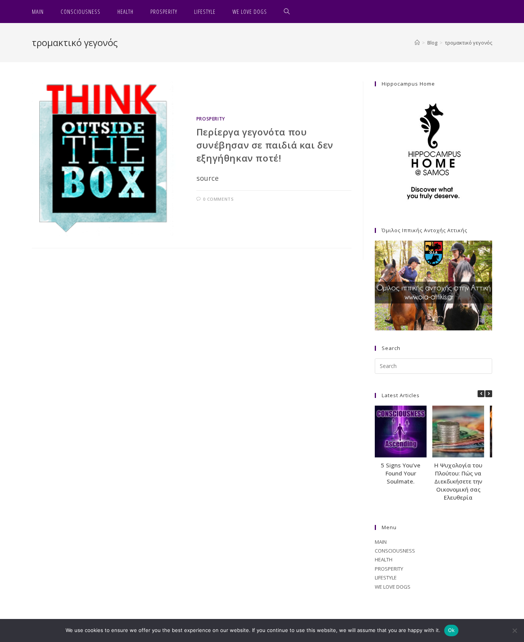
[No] (514, 630)
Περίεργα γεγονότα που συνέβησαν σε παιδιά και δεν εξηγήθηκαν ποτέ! (264, 144)
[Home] (417, 42)
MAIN (381, 541)
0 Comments (218, 199)
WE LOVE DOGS (392, 586)
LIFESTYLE (386, 577)
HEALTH (383, 559)
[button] (488, 393)
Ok (451, 630)
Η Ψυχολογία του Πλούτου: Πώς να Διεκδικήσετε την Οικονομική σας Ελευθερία (458, 481)
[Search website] (286, 11)
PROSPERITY (210, 119)
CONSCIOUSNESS (395, 550)
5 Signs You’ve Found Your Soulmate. (400, 473)
